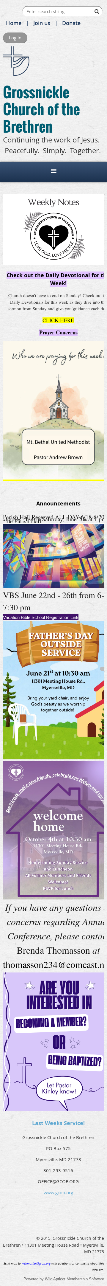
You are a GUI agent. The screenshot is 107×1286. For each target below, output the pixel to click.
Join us (41, 23)
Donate (71, 23)
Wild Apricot (55, 1279)
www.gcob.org (58, 1192)
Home (13, 23)
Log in (15, 38)
